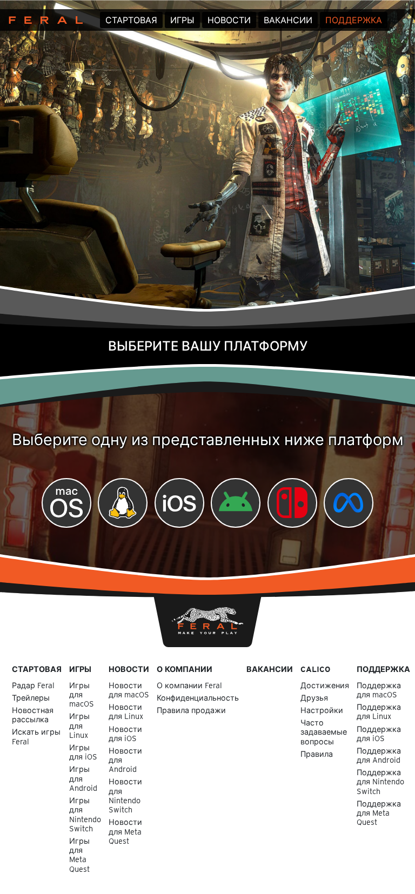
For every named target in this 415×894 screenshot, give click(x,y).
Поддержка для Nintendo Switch (380, 782)
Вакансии (288, 20)
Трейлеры (31, 697)
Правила (316, 753)
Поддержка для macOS (379, 690)
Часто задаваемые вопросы (323, 732)
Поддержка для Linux (379, 711)
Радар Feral (33, 685)
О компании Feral (189, 685)
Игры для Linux (79, 725)
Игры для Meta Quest (79, 854)
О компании (184, 669)
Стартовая (131, 20)
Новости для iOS (125, 733)
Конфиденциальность (198, 697)
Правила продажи (191, 710)
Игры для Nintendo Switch (85, 814)
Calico (315, 669)
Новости (229, 20)
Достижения (324, 685)
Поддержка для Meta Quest (379, 813)
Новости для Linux (126, 711)
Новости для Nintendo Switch (125, 795)
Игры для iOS (83, 752)
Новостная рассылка (32, 714)
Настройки (321, 710)
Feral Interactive (43, 20)
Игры (182, 20)
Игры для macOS (81, 695)
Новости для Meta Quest (125, 831)
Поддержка (353, 20)
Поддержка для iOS (379, 733)
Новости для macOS (129, 690)
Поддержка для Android (379, 755)
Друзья (314, 697)
